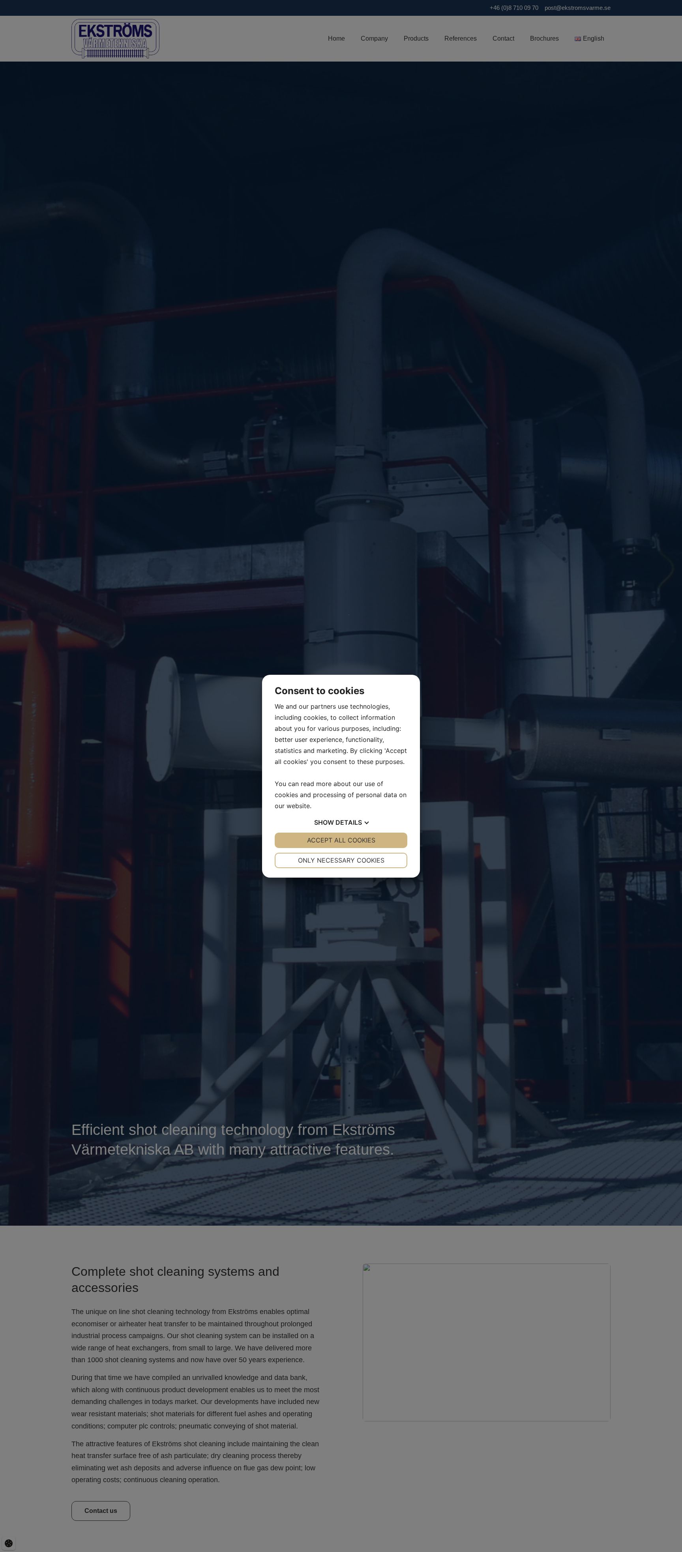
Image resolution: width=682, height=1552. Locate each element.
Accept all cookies (341, 840)
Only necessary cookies (341, 860)
